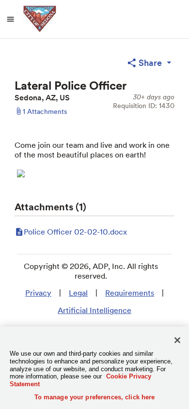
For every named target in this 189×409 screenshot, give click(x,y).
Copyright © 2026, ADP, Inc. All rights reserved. (91, 271)
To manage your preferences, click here (94, 397)
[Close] (177, 340)
